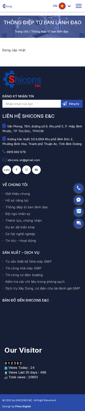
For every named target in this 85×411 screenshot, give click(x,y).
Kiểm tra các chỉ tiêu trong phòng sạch (35, 282)
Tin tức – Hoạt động (20, 241)
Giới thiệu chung (17, 194)
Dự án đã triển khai (19, 227)
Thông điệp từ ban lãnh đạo (26, 207)
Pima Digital (23, 406)
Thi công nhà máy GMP (23, 268)
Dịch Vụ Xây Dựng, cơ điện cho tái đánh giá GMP (42, 288)
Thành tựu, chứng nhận (23, 220)
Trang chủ (21, 31)
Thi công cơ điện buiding (24, 275)
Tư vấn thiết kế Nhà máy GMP (28, 261)
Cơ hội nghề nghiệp (20, 234)
